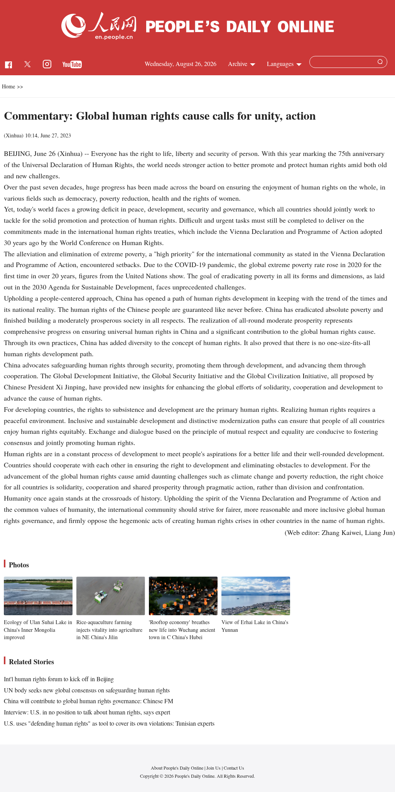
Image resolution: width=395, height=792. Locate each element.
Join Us (214, 768)
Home (8, 86)
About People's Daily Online (177, 768)
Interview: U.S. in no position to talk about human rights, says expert (87, 712)
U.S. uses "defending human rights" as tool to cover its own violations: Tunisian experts (109, 723)
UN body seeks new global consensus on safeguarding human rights (87, 690)
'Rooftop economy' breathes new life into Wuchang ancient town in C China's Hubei (182, 629)
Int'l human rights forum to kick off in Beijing (59, 679)
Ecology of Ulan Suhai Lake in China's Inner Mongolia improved (38, 629)
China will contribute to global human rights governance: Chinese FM (88, 701)
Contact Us (234, 768)
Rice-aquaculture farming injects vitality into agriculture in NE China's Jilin (109, 629)
